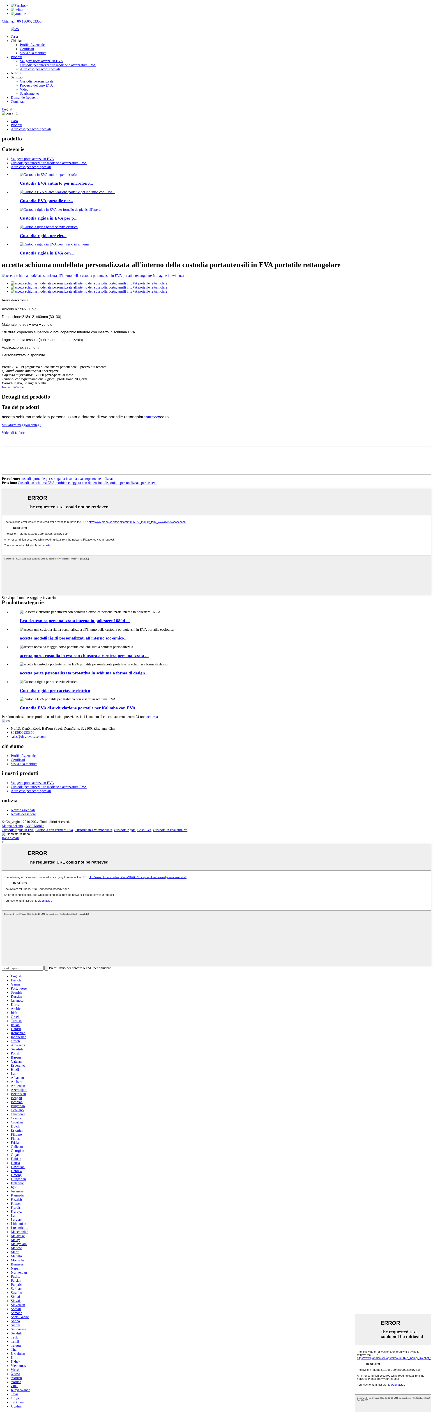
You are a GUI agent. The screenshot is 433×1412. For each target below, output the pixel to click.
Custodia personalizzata (36, 81)
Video (24, 89)
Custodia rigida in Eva (18, 830)
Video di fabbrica (14, 433)
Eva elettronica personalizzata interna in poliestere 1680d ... (75, 620)
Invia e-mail (10, 838)
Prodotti (16, 57)
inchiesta (151, 717)
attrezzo (153, 417)
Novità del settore (23, 814)
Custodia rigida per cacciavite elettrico (55, 690)
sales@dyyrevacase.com (28, 736)
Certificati (27, 49)
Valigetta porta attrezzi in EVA (41, 61)
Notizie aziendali (23, 810)
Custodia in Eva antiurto (170, 830)
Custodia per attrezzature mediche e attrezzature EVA (58, 65)
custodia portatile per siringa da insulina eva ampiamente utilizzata (67, 479)
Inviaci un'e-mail (13, 387)
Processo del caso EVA (36, 85)
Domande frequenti (24, 97)
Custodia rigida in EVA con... (47, 253)
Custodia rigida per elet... (43, 235)
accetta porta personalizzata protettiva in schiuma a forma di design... (84, 673)
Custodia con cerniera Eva (54, 830)
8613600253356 (22, 732)
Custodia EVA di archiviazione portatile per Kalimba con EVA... (79, 708)
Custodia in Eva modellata (93, 830)
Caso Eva (144, 830)
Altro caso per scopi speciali (40, 69)
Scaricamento (29, 93)
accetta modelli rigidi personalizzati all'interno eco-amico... (73, 638)
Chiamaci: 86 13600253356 (21, 21)
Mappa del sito (12, 826)
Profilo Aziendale (32, 45)
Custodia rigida (125, 830)
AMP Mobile (34, 826)
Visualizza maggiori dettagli (21, 425)
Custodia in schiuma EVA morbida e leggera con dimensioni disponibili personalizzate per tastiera (87, 483)
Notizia (16, 73)
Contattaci (18, 101)
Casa (14, 37)
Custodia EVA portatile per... (46, 200)
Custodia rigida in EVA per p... (48, 218)
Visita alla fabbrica (33, 53)
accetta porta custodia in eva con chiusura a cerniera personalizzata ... (84, 655)
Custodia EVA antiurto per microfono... (56, 183)
